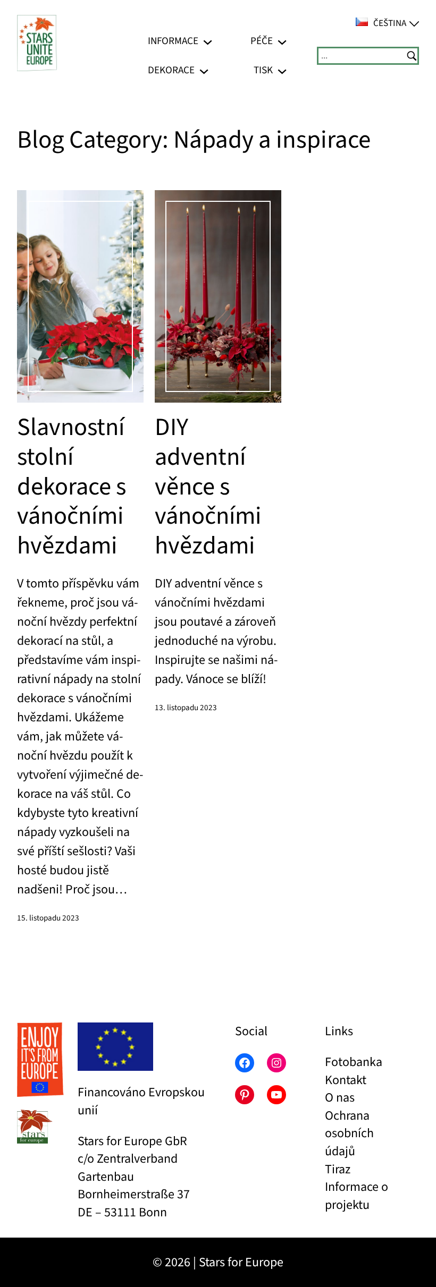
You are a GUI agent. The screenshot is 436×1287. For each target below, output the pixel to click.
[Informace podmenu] (208, 41)
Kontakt (345, 1080)
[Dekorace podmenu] (204, 70)
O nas (340, 1097)
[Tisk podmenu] (282, 70)
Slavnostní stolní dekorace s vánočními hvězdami (71, 487)
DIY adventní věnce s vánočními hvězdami (208, 487)
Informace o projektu (356, 1196)
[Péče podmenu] (282, 41)
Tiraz (337, 1169)
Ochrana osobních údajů (349, 1133)
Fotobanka (353, 1062)
